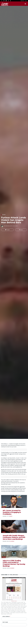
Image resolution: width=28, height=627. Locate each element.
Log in (26, 0)
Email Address (6, 616)
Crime (4, 214)
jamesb (11, 516)
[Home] (3, 4)
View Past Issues (14, 600)
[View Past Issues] (14, 588)
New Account (22, 0)
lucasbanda (12, 541)
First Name (5, 622)
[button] (7, 230)
